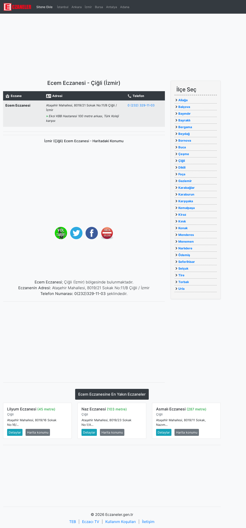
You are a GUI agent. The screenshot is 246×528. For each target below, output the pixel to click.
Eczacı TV (90, 521)
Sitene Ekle (44, 7)
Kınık (182, 221)
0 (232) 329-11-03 (141, 105)
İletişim (148, 521)
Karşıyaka (185, 201)
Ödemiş (184, 255)
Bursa (99, 7)
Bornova (184, 140)
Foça (181, 174)
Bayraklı (184, 120)
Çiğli (181, 161)
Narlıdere (185, 248)
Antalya (111, 7)
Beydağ (184, 134)
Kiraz (182, 214)
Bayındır (184, 113)
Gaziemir (185, 181)
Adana (124, 7)
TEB (72, 521)
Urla (181, 289)
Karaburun (186, 194)
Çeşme (183, 154)
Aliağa (183, 100)
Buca (182, 147)
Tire (181, 275)
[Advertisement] (123, 45)
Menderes (186, 235)
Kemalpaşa (186, 208)
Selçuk (183, 268)
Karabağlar (186, 188)
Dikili (181, 167)
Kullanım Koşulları (120, 521)
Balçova (184, 107)
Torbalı (183, 282)
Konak (183, 228)
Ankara (76, 7)
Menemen (186, 241)
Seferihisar (186, 262)
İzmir (88, 7)
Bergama (185, 127)
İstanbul (62, 7)
